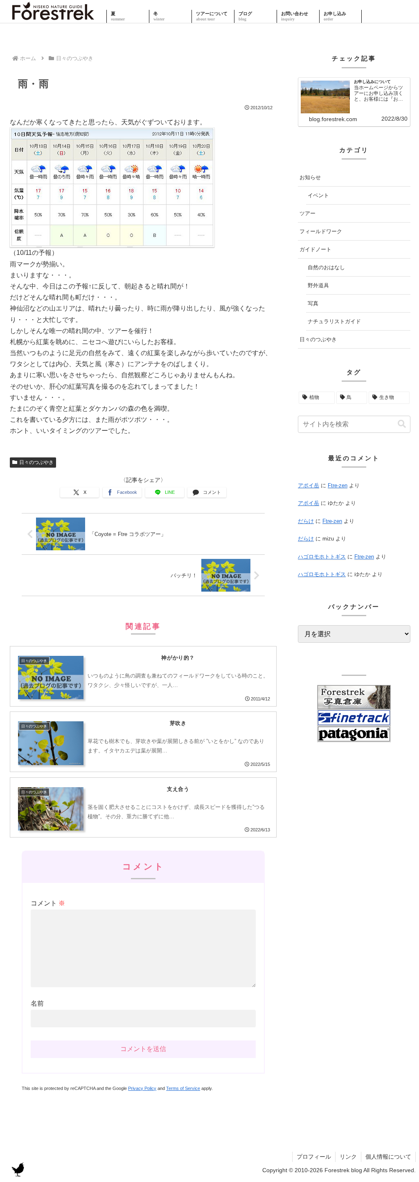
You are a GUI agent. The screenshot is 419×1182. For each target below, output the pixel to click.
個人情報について (388, 1156)
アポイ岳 (308, 485)
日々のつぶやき (36, 462)
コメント (48, 903)
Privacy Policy (142, 1088)
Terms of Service (183, 1088)
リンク (348, 1156)
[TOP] (53, 16)
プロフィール (314, 1156)
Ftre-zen (337, 485)
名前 (37, 1003)
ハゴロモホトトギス (322, 557)
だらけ (306, 521)
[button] (401, 424)
